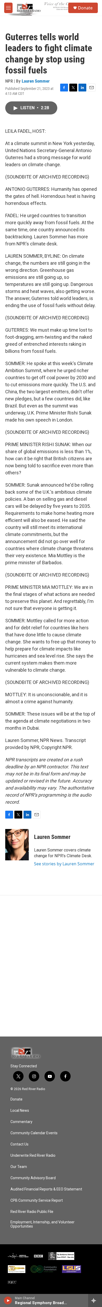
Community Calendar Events (34, 1133)
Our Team (18, 1167)
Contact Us (19, 1144)
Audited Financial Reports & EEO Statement (46, 1189)
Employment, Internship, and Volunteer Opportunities (42, 1224)
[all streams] (95, 1300)
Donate (85, 7)
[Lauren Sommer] (17, 844)
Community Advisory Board (33, 1178)
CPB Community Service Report (36, 1200)
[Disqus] (51, 966)
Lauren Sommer (36, 81)
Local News (19, 1111)
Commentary (21, 1122)
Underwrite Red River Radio (32, 1156)
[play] (8, 1300)
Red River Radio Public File (31, 1212)
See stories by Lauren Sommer (64, 864)
